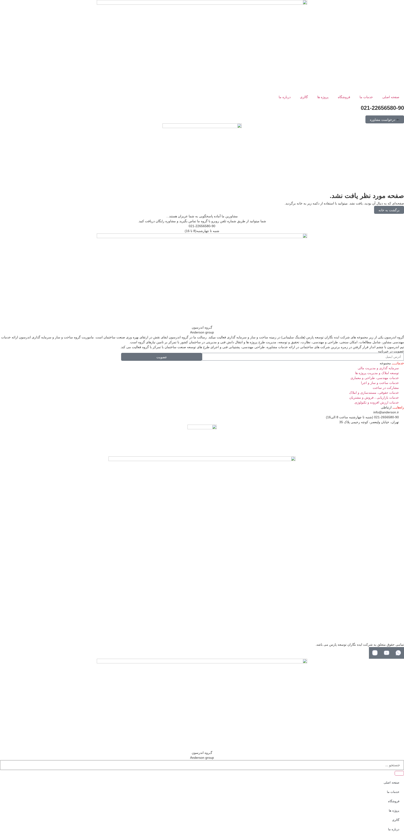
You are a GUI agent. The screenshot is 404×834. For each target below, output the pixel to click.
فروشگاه (344, 97)
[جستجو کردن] (399, 773)
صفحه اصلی (390, 97)
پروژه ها (322, 97)
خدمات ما (366, 97)
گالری (304, 97)
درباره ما (285, 97)
